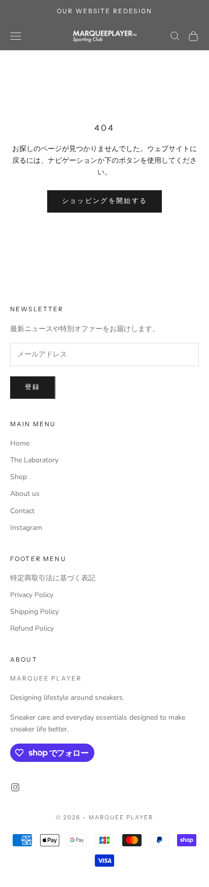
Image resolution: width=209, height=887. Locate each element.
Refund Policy (32, 628)
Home (19, 443)
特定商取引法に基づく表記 (52, 578)
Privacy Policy (31, 595)
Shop (18, 477)
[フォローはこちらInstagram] (15, 787)
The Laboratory (34, 460)
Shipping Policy (34, 611)
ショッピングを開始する (105, 200)
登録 (33, 387)
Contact (22, 511)
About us (25, 493)
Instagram (26, 528)
